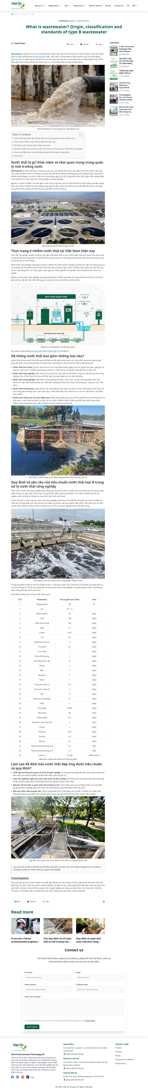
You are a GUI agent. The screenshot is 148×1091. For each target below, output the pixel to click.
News (24, 14)
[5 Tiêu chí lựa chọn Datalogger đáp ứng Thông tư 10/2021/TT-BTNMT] (114, 51)
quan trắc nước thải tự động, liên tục (44, 351)
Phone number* (30, 984)
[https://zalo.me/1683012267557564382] (32, 1077)
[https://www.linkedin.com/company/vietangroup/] (17, 1077)
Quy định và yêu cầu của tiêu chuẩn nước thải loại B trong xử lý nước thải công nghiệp (48, 149)
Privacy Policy (90, 1020)
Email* (78, 972)
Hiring (117, 1055)
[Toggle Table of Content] (79, 135)
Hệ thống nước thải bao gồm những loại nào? (32, 145)
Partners (118, 1052)
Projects (118, 1048)
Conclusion (18, 156)
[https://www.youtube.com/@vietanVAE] (22, 1077)
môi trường (40, 56)
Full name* (28, 972)
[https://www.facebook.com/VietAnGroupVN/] (12, 1077)
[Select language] (135, 5)
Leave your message (32, 997)
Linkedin (86, 44)
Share (72, 44)
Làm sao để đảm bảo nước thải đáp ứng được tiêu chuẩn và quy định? (41, 152)
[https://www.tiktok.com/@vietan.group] (27, 1077)
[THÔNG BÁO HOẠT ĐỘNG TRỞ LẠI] (114, 75)
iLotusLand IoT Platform (124, 1059)
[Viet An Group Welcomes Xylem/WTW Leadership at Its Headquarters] (114, 87)
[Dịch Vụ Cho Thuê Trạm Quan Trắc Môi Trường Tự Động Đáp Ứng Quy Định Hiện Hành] (114, 111)
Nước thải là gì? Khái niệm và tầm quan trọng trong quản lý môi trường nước (44, 138)
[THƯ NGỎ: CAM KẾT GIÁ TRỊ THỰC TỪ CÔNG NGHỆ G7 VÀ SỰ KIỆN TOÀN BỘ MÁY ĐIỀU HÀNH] (114, 63)
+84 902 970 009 (77, 1054)
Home (16, 14)
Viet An (16, 867)
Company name (82, 984)
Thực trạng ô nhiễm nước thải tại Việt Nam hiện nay (34, 142)
